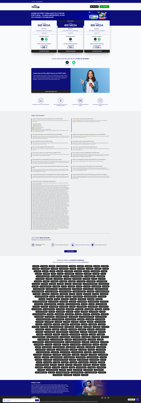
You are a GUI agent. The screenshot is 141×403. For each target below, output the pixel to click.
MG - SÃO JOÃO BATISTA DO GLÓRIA (86, 316)
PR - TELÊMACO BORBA (74, 334)
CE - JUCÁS (66, 276)
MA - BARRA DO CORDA (78, 296)
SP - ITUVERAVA (56, 367)
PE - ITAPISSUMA (48, 324)
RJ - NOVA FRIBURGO (90, 347)
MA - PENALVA (72, 301)
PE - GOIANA (90, 321)
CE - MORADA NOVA (77, 278)
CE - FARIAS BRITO (68, 271)
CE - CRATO (45, 271)
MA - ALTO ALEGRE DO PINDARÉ (41, 296)
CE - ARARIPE (80, 266)
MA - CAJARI (42, 299)
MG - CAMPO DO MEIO (93, 306)
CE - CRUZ (52, 271)
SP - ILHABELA (95, 364)
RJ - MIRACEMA (80, 347)
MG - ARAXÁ (72, 306)
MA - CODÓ (57, 299)
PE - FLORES (82, 321)
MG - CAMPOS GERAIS (37, 309)
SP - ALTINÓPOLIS (47, 362)
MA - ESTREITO (65, 299)
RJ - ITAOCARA (48, 344)
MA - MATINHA (90, 299)
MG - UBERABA (80, 319)
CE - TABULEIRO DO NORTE (45, 286)
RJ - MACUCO (103, 344)
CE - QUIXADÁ (44, 283)
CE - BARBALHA (105, 266)
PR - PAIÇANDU (48, 334)
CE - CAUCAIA (97, 268)
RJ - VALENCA (84, 354)
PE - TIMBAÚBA (96, 326)
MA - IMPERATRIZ (82, 299)
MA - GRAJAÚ (73, 299)
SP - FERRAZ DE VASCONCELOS (42, 364)
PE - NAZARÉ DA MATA (75, 324)
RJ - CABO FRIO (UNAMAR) (43, 339)
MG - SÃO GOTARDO (73, 316)
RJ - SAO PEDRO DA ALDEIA (77, 352)
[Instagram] (105, 398)
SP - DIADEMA (101, 362)
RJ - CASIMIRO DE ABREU (38, 342)
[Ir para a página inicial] (36, 6)
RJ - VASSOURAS (93, 354)
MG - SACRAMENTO (39, 316)
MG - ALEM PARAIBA (53, 306)
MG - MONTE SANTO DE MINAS (39, 314)
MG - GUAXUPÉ (69, 311)
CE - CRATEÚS (37, 271)
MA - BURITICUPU (102, 296)
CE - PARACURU (54, 281)
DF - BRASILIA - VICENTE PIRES (79, 291)
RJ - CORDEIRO (85, 342)
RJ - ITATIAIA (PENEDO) (75, 344)
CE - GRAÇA (104, 271)
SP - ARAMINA (56, 362)
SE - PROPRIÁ (72, 359)
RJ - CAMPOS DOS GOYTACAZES (80, 339)
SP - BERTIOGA (64, 362)
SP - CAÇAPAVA (73, 362)
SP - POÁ (69, 369)
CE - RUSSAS (60, 283)
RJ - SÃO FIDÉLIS (55, 352)
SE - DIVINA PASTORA (81, 357)
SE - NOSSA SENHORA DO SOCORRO (60, 359)
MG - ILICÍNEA (84, 311)
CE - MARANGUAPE (40, 278)
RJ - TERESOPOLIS (66, 354)
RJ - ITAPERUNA (57, 344)
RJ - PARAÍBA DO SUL (101, 347)
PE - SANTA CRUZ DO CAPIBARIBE (56, 326)
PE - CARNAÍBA (58, 321)
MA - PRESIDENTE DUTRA (93, 301)
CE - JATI (103, 273)
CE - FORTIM (86, 271)
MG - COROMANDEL (89, 309)
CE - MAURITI (49, 278)
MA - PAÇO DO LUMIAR (53, 301)
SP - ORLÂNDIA (41, 369)
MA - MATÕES (98, 299)
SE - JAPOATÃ (103, 357)
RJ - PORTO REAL (82, 349)
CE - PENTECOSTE (81, 281)
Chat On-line (95, 6)
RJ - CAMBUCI (68, 339)
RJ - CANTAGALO (92, 339)
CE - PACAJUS (101, 278)
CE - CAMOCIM (54, 268)
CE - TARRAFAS (56, 286)
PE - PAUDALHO (101, 324)
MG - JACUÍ (102, 311)
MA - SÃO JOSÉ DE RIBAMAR (50, 304)
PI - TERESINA (63, 329)
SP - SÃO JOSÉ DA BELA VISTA (77, 372)
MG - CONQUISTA (70, 309)
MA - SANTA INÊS (104, 301)
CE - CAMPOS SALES (64, 268)
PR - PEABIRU (56, 334)
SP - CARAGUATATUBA (83, 362)
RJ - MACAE (96, 344)
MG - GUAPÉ (52, 311)
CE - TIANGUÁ (71, 286)
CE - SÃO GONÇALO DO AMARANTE (90, 283)
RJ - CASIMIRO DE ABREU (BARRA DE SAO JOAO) (54, 342)
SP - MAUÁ (72, 367)
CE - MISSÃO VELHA (58, 278)
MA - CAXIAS (49, 299)
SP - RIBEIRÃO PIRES (88, 369)
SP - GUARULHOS (77, 364)
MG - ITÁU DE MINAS (93, 311)
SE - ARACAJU (45, 357)
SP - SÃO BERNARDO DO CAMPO (62, 372)
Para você (33, 1)
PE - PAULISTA (35, 326)
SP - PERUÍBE (62, 369)
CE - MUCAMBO (86, 278)
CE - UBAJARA (86, 286)
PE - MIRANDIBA (65, 324)
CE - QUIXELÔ (52, 283)
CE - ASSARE (96, 266)
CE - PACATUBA (38, 281)
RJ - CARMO (100, 339)
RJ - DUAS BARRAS (94, 342)
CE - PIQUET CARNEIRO (102, 281)
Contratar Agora (44, 51)
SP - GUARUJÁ (68, 364)
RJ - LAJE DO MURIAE (87, 344)
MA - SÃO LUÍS (61, 304)
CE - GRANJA (38, 273)
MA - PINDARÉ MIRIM (82, 301)
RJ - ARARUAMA (101, 334)
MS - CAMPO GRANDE (100, 319)
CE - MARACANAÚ (101, 276)
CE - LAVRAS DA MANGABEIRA (76, 276)
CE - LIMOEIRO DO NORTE (89, 276)
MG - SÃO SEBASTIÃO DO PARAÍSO (43, 319)
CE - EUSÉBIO (59, 271)
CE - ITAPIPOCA (87, 273)
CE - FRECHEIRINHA (95, 271)
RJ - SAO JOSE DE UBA (65, 352)
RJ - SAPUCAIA (88, 352)
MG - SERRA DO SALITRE (70, 319)
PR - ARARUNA (90, 329)
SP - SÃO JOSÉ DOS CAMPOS (91, 372)
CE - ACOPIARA (44, 266)
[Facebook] (108, 398)
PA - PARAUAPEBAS (49, 321)
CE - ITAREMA (96, 273)
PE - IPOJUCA (39, 324)
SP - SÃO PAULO (102, 372)
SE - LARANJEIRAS (47, 359)
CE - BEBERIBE (36, 268)
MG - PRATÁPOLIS (95, 314)
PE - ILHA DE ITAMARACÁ (100, 321)
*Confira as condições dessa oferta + (44, 43)
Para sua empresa (39, 1)
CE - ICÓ (53, 273)
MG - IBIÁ (77, 311)
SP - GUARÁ (61, 364)
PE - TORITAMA (105, 326)
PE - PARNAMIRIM (92, 324)
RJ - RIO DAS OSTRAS (101, 349)
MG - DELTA (106, 309)
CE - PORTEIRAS (36, 283)
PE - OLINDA (84, 324)
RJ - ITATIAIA (65, 344)
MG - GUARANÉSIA (60, 311)
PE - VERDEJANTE (40, 329)
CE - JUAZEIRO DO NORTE (56, 276)
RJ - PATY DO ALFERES (40, 349)
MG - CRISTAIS (98, 309)
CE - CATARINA (89, 268)
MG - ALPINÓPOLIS (63, 306)
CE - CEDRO (105, 268)
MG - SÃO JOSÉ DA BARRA (101, 316)
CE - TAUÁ (64, 286)
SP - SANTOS (51, 372)
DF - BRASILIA (105, 286)
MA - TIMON (84, 304)
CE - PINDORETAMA (90, 281)
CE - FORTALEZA (78, 271)
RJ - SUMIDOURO (57, 354)
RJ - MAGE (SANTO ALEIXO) (59, 347)
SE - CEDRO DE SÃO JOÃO (69, 357)
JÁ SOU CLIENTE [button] (70, 251)
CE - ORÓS (94, 278)
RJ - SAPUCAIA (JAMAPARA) (99, 352)
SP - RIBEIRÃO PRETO (99, 369)
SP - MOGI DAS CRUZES (81, 367)
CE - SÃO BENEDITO (77, 283)
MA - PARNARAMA (63, 301)
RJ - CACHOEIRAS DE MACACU (56, 339)
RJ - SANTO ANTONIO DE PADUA (43, 352)
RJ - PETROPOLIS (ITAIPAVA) (62, 349)
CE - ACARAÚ (35, 266)
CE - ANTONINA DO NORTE (62, 266)
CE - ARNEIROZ (88, 266)
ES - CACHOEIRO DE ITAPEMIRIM (102, 291)
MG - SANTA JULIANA (50, 316)
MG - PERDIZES (86, 314)
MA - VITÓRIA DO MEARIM (101, 304)
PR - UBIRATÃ (84, 334)
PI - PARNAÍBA (55, 329)
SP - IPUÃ (103, 364)
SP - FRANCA (53, 364)
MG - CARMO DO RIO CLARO (49, 309)
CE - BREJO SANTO (45, 268)
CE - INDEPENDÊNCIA (69, 273)
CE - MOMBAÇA (67, 278)
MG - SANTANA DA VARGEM (62, 316)
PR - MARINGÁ (39, 334)
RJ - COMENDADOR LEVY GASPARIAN (73, 342)
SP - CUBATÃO (93, 362)
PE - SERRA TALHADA (69, 326)
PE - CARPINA (66, 321)
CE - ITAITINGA (79, 273)
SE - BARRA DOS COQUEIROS (56, 357)
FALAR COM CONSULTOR (51, 91)
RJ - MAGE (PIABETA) (47, 347)
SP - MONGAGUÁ (92, 367)
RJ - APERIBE (92, 334)
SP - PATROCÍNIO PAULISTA (52, 369)
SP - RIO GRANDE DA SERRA (41, 372)
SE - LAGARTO (38, 359)
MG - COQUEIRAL (79, 309)
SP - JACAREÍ (64, 367)
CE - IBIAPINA (46, 273)
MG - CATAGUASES (60, 309)
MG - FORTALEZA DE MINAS (41, 311)
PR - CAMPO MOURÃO (100, 329)
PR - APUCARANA (72, 329)
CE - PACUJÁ (46, 281)
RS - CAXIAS (37, 357)
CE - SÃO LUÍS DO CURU (103, 283)
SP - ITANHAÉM (39, 367)
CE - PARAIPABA (63, 281)
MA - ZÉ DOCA (36, 306)
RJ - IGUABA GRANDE (39, 344)
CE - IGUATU (60, 273)
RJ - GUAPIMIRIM (104, 342)
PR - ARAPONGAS (82, 329)
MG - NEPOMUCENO (59, 314)
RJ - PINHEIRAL (73, 349)
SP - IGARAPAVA (87, 364)
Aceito (37, 400)
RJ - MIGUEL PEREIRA (71, 347)
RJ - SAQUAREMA (37, 354)
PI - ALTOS (48, 329)
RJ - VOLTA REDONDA (103, 354)
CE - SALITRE (68, 283)
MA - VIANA (91, 304)
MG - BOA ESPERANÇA (82, 306)
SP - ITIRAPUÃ (47, 367)
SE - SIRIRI (103, 359)
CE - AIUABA (52, 266)
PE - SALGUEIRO (44, 326)
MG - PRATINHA (104, 314)
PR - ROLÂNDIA (64, 334)
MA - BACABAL (60, 296)
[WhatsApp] (102, 398)
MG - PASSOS (78, 314)
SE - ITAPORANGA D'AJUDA (93, 357)
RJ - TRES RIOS (75, 354)
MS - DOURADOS (39, 321)
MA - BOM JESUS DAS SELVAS (90, 296)
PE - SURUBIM (78, 326)
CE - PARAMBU (72, 281)
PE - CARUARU (74, 321)
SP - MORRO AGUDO (101, 367)
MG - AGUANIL (44, 306)
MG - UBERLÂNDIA (90, 319)
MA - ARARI (52, 296)
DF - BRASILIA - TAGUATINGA (65, 291)
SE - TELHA (39, 362)
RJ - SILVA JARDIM (47, 354)
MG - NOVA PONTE (69, 314)
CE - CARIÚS (73, 268)
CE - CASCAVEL (81, 268)
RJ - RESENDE (91, 349)
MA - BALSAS (68, 296)
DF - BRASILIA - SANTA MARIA (51, 291)
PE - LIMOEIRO (56, 324)
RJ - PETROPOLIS (51, 349)
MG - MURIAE (50, 314)
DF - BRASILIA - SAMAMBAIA (38, 291)
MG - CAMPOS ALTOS (103, 306)
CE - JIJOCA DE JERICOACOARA (43, 276)
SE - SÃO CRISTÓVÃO (94, 359)
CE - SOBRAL (35, 286)
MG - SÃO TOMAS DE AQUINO (58, 319)
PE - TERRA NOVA (87, 326)
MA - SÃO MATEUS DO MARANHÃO (73, 304)
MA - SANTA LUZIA (38, 304)
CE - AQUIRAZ (72, 266)
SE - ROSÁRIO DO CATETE (82, 359)
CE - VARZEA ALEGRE (96, 286)
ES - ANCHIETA (90, 291)
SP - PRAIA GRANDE (77, 369)
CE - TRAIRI (79, 286)
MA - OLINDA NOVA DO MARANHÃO (40, 301)
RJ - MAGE (38, 347)
